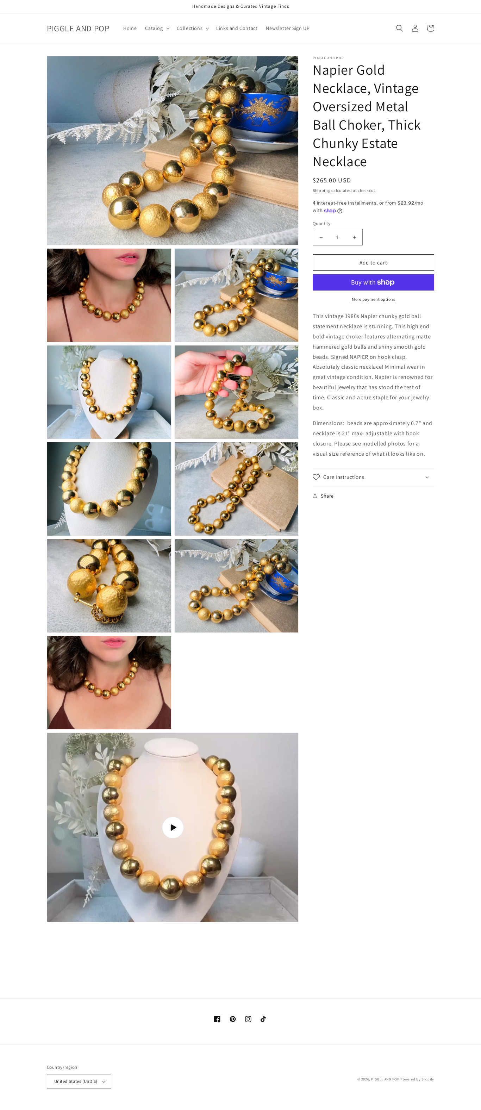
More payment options (373, 299)
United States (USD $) (75, 1081)
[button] (156, 28)
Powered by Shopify (417, 1079)
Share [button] (327, 496)
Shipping (322, 190)
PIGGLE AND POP (385, 1079)
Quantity (321, 223)
